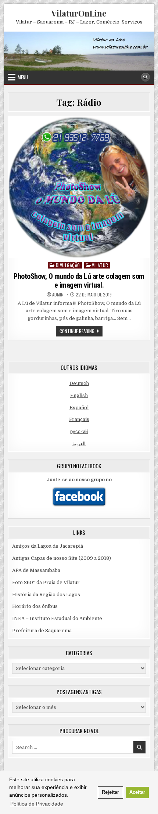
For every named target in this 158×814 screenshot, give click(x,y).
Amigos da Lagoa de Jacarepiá (47, 546)
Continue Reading (81, 331)
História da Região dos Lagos (46, 594)
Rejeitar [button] (110, 792)
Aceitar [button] (137, 792)
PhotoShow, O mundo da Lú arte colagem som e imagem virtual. (79, 280)
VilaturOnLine (79, 13)
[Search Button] (145, 77)
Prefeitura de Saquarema (42, 630)
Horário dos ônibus (35, 606)
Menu (23, 77)
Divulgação (68, 265)
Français (79, 419)
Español (79, 407)
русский (79, 431)
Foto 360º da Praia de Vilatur (46, 582)
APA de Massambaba (36, 570)
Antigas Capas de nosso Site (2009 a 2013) (61, 558)
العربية (79, 443)
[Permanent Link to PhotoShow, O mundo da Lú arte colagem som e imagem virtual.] (79, 187)
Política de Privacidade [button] (36, 804)
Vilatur (100, 265)
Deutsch (79, 383)
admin (58, 294)
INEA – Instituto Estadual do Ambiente (57, 618)
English (79, 395)
